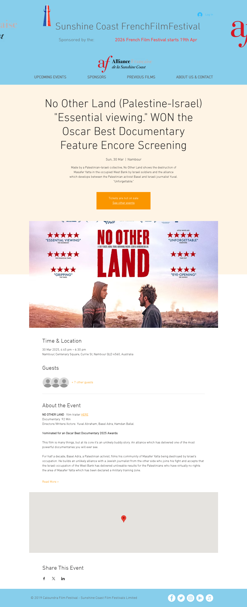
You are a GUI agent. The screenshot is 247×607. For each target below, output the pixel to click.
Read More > (50, 482)
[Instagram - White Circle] (190, 598)
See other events (124, 203)
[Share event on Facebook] (44, 578)
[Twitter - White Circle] (181, 598)
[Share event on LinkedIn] (63, 578)
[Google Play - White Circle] (200, 598)
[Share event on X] (53, 578)
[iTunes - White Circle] (209, 598)
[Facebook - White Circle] (171, 598)
